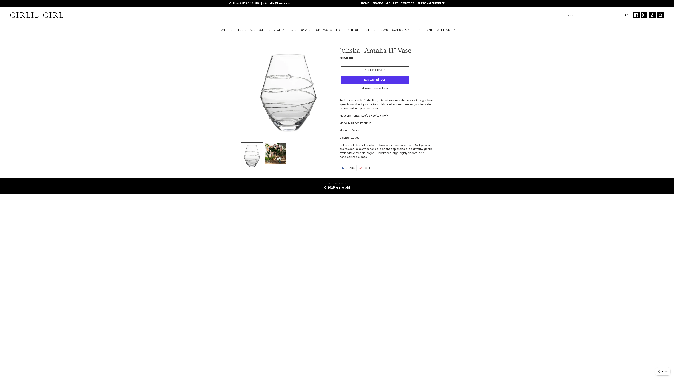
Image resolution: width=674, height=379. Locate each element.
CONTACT (408, 3)
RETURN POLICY (337, 183)
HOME (365, 3)
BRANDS (378, 3)
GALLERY (392, 3)
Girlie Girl (37, 15)
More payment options (375, 88)
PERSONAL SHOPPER (431, 3)
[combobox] (597, 15)
